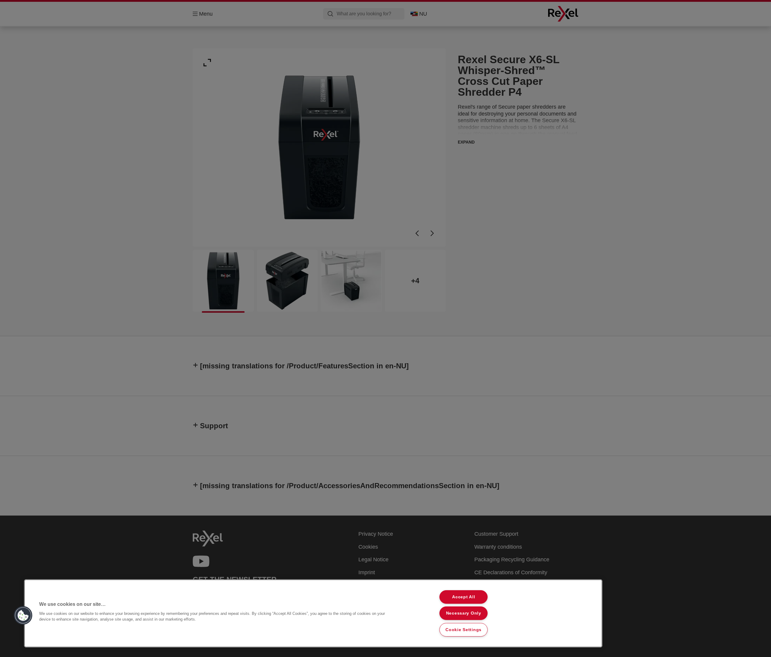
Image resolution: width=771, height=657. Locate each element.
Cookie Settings (463, 629)
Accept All (463, 596)
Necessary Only (463, 613)
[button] (23, 615)
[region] (313, 613)
